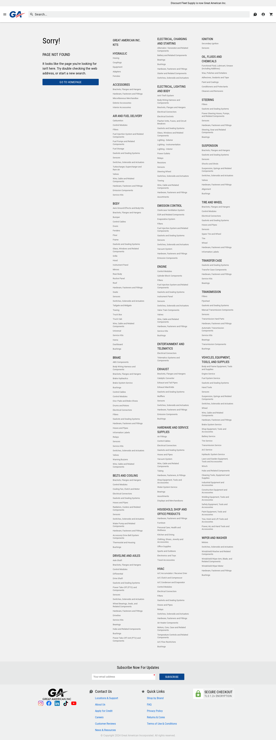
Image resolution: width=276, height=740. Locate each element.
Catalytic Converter (165, 378)
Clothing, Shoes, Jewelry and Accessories (170, 540)
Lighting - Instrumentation (168, 144)
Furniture (161, 523)
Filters (115, 129)
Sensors (116, 157)
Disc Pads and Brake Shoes (125, 401)
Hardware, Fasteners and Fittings (128, 94)
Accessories (121, 85)
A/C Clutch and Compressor (169, 578)
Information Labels (121, 432)
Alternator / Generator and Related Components (172, 49)
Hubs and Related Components (127, 629)
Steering (208, 100)
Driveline (117, 615)
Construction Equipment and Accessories (214, 491)
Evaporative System (166, 219)
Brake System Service (123, 383)
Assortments (163, 197)
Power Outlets (163, 153)
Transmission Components (214, 344)
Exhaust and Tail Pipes (167, 382)
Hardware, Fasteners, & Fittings (171, 475)
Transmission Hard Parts (213, 319)
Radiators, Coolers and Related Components (126, 508)
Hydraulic (120, 53)
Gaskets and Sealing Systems (126, 153)
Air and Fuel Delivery (127, 116)
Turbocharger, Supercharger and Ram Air (127, 168)
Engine (162, 266)
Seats (115, 292)
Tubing (160, 471)
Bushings (117, 349)
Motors (205, 542)
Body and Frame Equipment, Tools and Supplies (217, 367)
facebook (48, 703)
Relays (116, 437)
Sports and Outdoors (166, 551)
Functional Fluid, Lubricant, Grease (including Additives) (217, 67)
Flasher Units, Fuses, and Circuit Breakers (171, 122)
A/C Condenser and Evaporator (171, 582)
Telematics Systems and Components (168, 359)
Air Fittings (162, 436)
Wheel (204, 243)
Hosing (116, 58)
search (32, 14)
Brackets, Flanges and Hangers (127, 89)
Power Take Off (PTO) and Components (125, 588)
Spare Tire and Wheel (211, 234)
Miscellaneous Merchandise (125, 98)
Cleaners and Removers (212, 91)
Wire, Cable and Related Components (123, 180)
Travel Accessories (166, 560)
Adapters (117, 71)
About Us (100, 704)
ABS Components (121, 362)
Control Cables (119, 221)
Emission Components (123, 190)
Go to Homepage (70, 82)
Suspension (210, 145)
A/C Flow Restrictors (166, 642)
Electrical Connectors (122, 410)
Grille (115, 256)
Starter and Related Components (172, 73)
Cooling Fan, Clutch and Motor (126, 489)
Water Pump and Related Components (124, 525)
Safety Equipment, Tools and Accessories (214, 505)
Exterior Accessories (122, 103)
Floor (115, 235)
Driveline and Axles (126, 556)
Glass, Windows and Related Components (126, 250)
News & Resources (105, 730)
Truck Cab (117, 319)
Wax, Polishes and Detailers (214, 73)
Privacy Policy (155, 710)
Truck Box (117, 314)
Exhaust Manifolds (165, 387)
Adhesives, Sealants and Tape (215, 77)
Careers (99, 717)
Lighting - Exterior (165, 140)
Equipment (117, 67)
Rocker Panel (119, 278)
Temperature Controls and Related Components (172, 636)
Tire (203, 238)
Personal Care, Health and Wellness (169, 529)
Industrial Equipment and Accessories (213, 484)
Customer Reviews (105, 723)
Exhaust (163, 369)
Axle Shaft (117, 560)
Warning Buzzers (120, 459)
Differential (118, 574)
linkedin (57, 703)
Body (116, 203)
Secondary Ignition (210, 43)
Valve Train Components (168, 310)
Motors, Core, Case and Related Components (171, 628)
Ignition (207, 39)
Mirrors (116, 269)
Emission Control (169, 206)
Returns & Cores (156, 717)
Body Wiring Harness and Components (124, 368)
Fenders (116, 230)
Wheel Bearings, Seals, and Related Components (125, 605)
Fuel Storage (118, 148)
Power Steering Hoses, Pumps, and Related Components (216, 114)
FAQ (149, 704)
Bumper (116, 217)
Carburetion (118, 120)
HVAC (160, 569)
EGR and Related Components (170, 214)
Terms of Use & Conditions (162, 723)
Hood (115, 260)
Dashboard (118, 344)
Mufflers (161, 396)
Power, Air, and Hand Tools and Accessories (215, 527)
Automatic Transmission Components (213, 329)
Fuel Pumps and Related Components (124, 142)
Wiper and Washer (214, 538)
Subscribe (172, 677)
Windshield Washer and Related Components (216, 552)
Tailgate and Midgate (122, 305)
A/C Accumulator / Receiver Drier (172, 573)
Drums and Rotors (121, 405)
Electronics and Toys (166, 555)
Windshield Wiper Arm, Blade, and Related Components (217, 560)
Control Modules (120, 125)
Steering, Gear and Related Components (214, 131)
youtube (73, 703)
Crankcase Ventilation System (170, 210)
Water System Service (167, 487)
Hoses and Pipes (120, 428)
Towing (116, 310)
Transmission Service (211, 445)
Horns (115, 340)
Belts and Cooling (125, 475)
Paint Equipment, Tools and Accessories (214, 513)
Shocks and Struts (210, 163)
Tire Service (207, 441)
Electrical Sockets (165, 116)
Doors (115, 226)
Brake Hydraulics (120, 378)
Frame (116, 239)
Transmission (211, 292)
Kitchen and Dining (165, 534)
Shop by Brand (155, 698)
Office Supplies (164, 546)
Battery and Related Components (172, 55)
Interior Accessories (122, 107)
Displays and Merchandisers (170, 500)
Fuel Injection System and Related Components (128, 135)
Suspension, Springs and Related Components (216, 169)
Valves (116, 174)
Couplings (117, 62)
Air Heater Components (167, 623)
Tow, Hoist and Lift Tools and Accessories (215, 520)
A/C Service (207, 450)
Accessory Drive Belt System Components (126, 536)
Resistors (161, 162)
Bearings (117, 624)
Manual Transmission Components (217, 310)
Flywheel (206, 301)
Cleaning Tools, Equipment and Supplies (215, 476)
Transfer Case (212, 260)
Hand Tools (207, 387)
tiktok (65, 703)
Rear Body (117, 274)
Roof (115, 283)
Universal (117, 331)
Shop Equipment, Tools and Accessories (169, 481)
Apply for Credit (103, 710)
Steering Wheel (164, 171)
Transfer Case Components (214, 269)
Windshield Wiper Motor (212, 566)
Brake (117, 357)
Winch (204, 466)
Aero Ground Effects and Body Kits (128, 208)
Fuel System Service (211, 378)
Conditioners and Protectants (215, 86)
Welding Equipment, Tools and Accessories (215, 498)
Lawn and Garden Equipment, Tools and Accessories (215, 460)
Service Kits (118, 195)
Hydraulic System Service (213, 454)
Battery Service (208, 436)
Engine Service (208, 374)
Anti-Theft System (165, 95)
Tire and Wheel (212, 202)
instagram (40, 703)
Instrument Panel (120, 265)
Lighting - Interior (164, 149)
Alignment (206, 189)
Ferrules (116, 76)
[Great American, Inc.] (17, 14)
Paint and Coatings (210, 82)
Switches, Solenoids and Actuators (128, 162)
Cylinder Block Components (169, 276)
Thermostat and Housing (124, 542)
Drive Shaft (118, 578)
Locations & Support (106, 698)
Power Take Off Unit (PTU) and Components (127, 639)
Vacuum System (164, 249)
